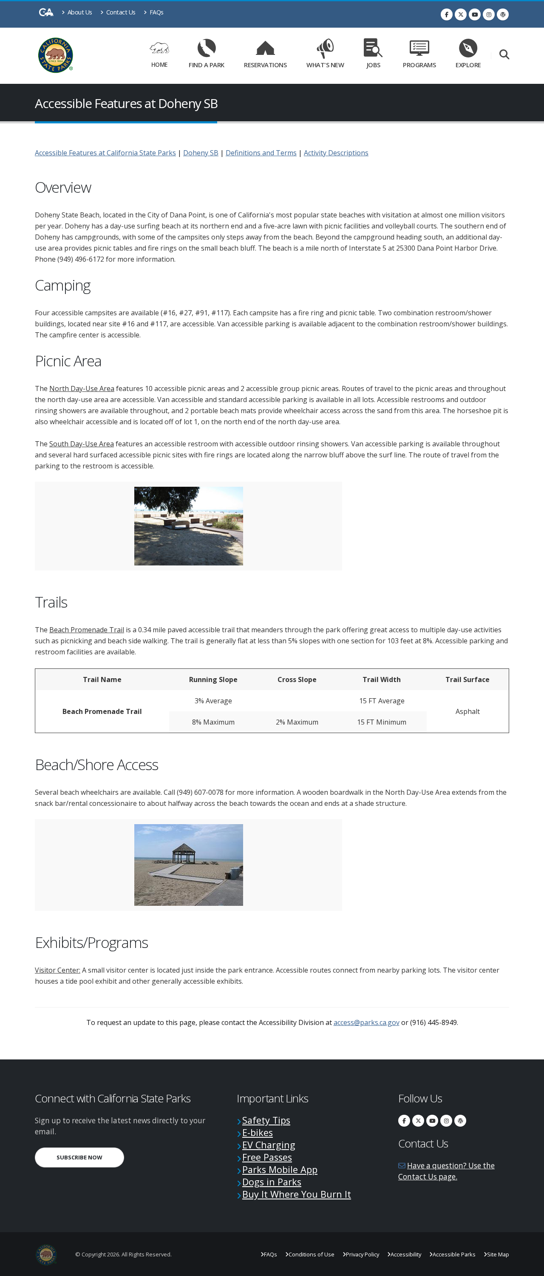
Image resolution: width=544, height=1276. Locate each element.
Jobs (373, 64)
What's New (325, 64)
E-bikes (257, 1132)
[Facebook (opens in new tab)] (447, 14)
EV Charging (268, 1145)
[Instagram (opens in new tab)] (489, 14)
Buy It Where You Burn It (296, 1194)
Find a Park (206, 64)
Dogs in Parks (271, 1182)
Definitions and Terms (261, 152)
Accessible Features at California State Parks (105, 152)
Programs (419, 64)
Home (159, 64)
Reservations (268, 63)
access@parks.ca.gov (367, 1022)
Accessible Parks (454, 1254)
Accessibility (406, 1254)
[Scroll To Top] (529, 1266)
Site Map (498, 1254)
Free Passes (267, 1157)
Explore (468, 64)
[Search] (504, 55)
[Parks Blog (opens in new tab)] (503, 14)
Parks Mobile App (279, 1169)
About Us (79, 12)
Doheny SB (200, 152)
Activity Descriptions (336, 152)
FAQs (156, 12)
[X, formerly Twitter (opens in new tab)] (461, 14)
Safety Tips (266, 1120)
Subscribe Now (90, 1157)
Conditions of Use (311, 1254)
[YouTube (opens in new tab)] (475, 14)
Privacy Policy (362, 1254)
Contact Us (120, 12)
